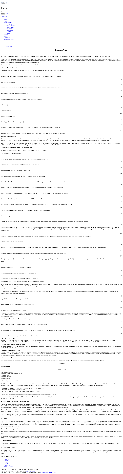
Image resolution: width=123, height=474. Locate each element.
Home (5, 19)
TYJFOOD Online (9, 39)
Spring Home (10, 25)
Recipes (6, 34)
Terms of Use (52, 472)
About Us (6, 21)
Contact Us (7, 37)
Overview (10, 24)
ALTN (9, 31)
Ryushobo (10, 30)
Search (7, 13)
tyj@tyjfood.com (30, 471)
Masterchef (10, 28)
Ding (8, 33)
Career (6, 36)
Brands (6, 22)
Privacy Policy (8, 46)
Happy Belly (10, 27)
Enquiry (4, 16)
